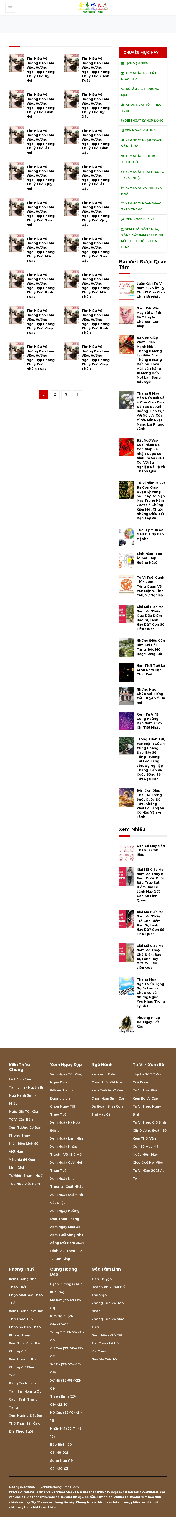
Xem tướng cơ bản (25, 1127)
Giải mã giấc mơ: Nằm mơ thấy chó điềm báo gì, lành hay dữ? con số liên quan (150, 957)
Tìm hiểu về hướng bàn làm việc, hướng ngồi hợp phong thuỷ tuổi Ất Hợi (41, 142)
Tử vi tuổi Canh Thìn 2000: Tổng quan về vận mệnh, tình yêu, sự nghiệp (150, 586)
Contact (27, 1487)
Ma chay (98, 1351)
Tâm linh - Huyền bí (26, 1087)
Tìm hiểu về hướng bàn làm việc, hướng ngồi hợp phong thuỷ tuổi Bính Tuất (41, 286)
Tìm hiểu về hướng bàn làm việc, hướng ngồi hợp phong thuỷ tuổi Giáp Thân (96, 358)
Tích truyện (101, 1279)
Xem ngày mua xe (65, 1227)
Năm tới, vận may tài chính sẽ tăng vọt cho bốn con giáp (149, 317)
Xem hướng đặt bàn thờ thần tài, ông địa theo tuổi (26, 1423)
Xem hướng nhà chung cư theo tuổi (22, 1367)
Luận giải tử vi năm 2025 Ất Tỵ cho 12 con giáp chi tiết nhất (151, 290)
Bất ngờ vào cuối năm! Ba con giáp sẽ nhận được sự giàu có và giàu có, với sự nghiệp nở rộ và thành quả (151, 455)
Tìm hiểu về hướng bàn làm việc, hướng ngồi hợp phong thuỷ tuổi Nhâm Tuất (41, 358)
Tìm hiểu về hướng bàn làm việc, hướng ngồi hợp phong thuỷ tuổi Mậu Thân (96, 286)
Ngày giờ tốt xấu (23, 1111)
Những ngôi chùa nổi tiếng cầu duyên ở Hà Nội (151, 696)
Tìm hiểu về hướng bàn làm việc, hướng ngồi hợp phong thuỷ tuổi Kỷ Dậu (96, 105)
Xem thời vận (144, 1138)
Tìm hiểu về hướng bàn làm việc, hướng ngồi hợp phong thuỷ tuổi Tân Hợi (41, 214)
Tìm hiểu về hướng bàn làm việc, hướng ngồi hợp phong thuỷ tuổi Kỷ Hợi (41, 69)
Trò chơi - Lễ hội (105, 1343)
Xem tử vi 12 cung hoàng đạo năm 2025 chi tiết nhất (149, 721)
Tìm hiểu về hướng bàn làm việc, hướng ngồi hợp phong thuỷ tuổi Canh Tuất (96, 69)
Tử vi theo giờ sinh (149, 1122)
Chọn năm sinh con (108, 1098)
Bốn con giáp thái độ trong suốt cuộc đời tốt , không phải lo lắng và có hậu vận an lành (150, 803)
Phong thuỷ (19, 1135)
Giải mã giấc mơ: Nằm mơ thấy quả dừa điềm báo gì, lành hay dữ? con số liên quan (150, 618)
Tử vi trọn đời (145, 1090)
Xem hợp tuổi (103, 1074)
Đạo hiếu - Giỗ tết (106, 1335)
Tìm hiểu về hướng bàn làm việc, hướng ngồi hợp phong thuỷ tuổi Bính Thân (96, 322)
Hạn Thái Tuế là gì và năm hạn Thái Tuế (151, 669)
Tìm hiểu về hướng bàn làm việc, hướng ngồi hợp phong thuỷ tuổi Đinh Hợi (41, 105)
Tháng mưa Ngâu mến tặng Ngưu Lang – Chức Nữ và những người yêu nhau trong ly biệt (151, 992)
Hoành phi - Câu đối (108, 1287)
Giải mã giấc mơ (104, 1359)
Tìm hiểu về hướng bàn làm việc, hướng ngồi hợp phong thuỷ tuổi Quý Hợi (41, 178)
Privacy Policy (21, 1492)
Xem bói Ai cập (145, 1098)
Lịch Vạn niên (21, 1079)
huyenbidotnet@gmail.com (57, 1487)
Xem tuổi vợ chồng (107, 1090)
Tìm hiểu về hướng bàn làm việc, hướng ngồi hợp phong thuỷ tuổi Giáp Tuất (41, 322)
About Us (73, 1492)
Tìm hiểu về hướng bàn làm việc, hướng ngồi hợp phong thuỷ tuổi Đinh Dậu (96, 142)
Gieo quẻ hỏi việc (148, 1163)
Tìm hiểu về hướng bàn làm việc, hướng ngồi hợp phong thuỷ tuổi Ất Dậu (96, 178)
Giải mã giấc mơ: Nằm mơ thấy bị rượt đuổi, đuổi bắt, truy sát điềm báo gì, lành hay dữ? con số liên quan (150, 885)
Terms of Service (49, 1492)
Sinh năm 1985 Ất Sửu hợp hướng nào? (149, 558)
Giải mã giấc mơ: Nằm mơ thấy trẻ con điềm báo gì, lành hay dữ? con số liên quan (150, 923)
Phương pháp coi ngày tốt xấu (148, 1022)
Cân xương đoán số (150, 1130)
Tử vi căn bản (21, 1119)
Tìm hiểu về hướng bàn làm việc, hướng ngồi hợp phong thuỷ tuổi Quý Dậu (96, 214)
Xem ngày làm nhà (66, 1138)
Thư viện (99, 1295)
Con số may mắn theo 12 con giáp (151, 850)
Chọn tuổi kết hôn (107, 1082)
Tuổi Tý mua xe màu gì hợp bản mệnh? (150, 534)
